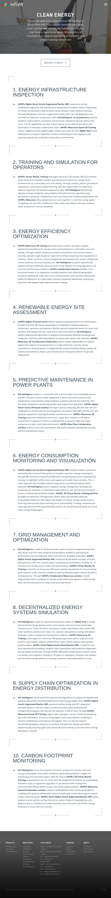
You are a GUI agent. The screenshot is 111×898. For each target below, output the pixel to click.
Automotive (27, 849)
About (86, 843)
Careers (70, 843)
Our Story (87, 846)
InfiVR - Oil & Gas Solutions (50, 864)
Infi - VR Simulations (48, 869)
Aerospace (27, 846)
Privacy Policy (51, 890)
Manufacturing (28, 861)
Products (10, 843)
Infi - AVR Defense (47, 866)
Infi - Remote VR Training (49, 874)
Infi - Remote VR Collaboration (46, 860)
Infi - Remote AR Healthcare (50, 871)
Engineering (70, 851)
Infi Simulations (11, 851)
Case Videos (45, 843)
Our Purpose (88, 849)
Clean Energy (28, 854)
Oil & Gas (26, 864)
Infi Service (10, 849)
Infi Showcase (11, 846)
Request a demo (53, 62)
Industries (28, 843)
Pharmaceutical (29, 866)
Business (69, 846)
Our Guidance (89, 851)
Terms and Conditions (65, 890)
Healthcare (27, 859)
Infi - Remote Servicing (49, 856)
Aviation (26, 851)
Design (68, 849)
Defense (26, 856)
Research (69, 854)
